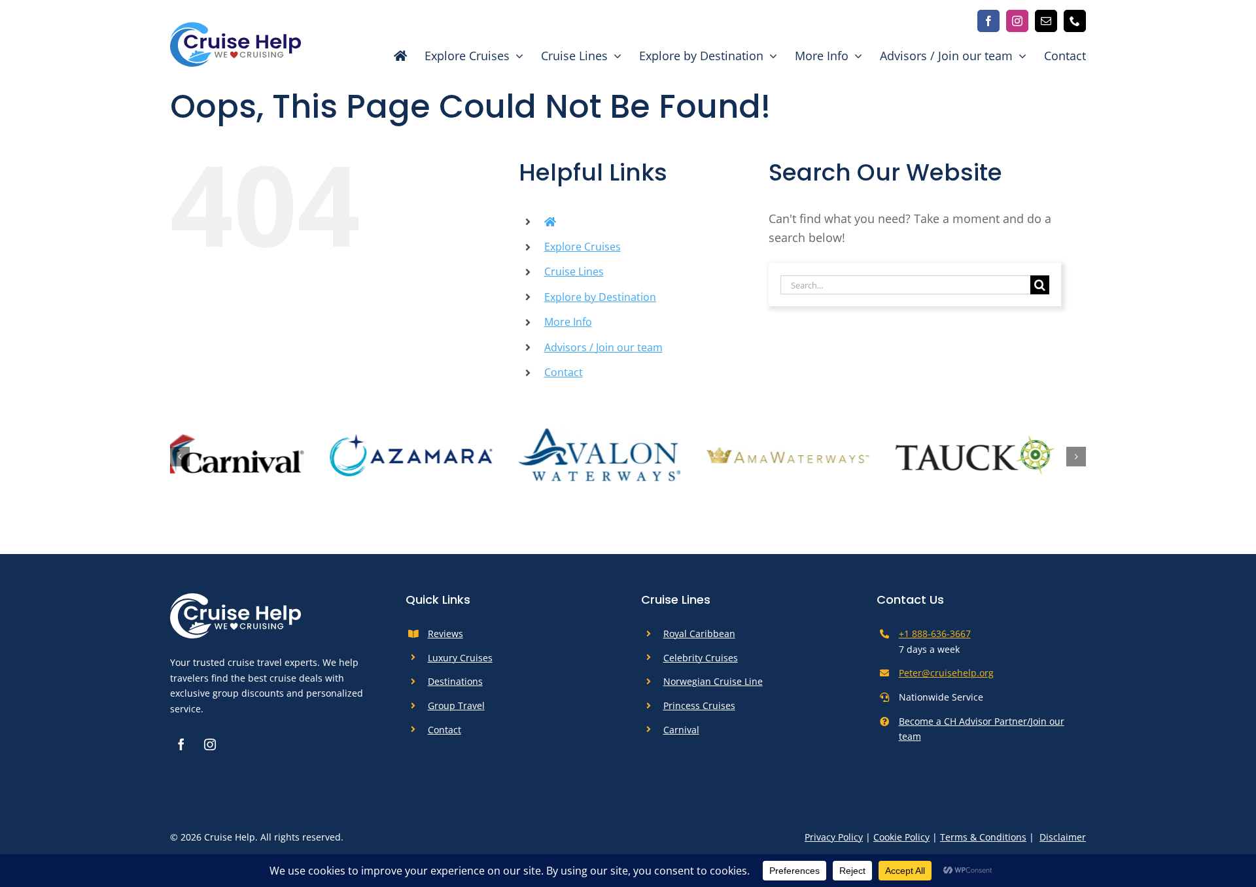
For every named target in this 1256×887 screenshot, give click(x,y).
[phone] (1075, 21)
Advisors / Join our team (603, 347)
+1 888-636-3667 (935, 639)
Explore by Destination (600, 297)
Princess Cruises (699, 710)
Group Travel (456, 710)
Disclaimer (1062, 842)
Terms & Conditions (983, 842)
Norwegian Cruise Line (713, 687)
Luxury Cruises (460, 663)
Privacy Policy (834, 842)
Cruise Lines (574, 271)
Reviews (445, 639)
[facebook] (988, 21)
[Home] (393, 55)
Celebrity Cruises (700, 663)
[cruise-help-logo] (235, 28)
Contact (563, 372)
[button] (180, 459)
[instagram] (1017, 21)
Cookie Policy (901, 842)
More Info (568, 322)
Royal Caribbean (699, 639)
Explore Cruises (582, 246)
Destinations (455, 687)
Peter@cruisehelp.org (946, 678)
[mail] (1046, 21)
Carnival (681, 735)
